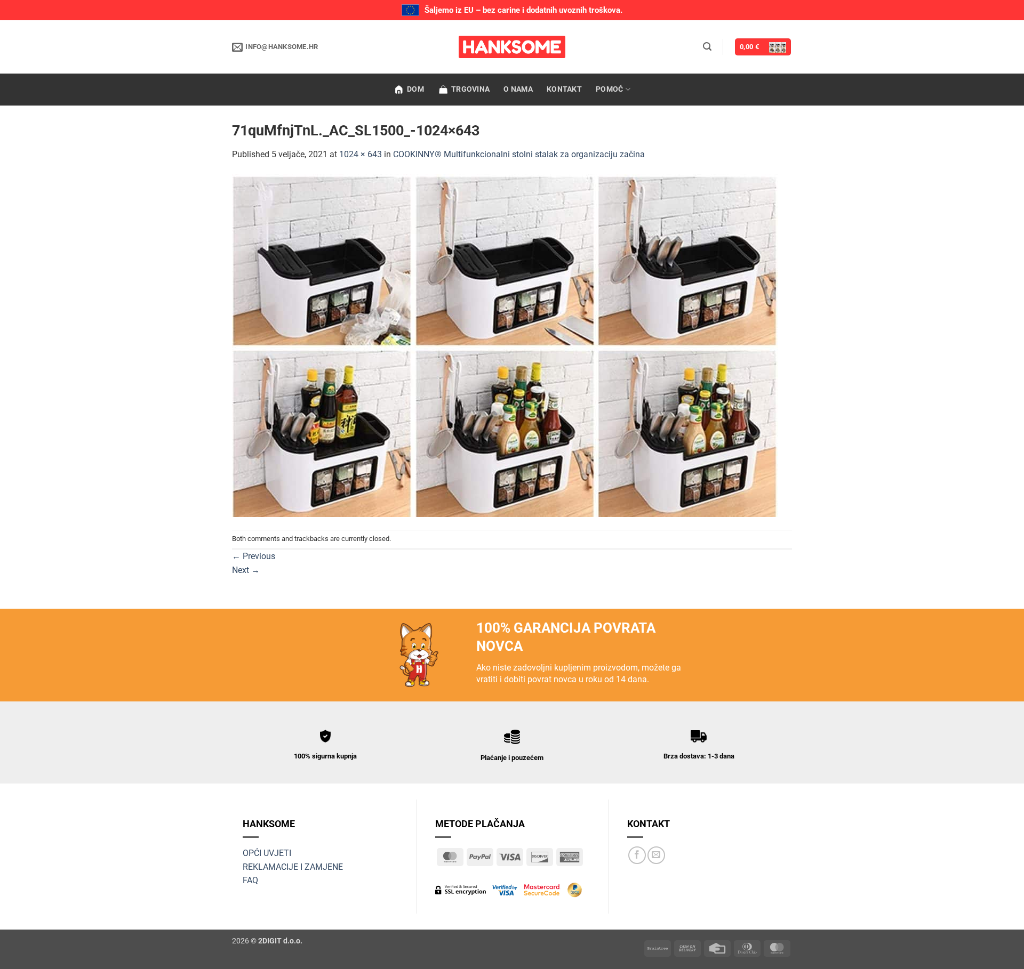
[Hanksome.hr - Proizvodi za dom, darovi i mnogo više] (512, 46)
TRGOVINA (470, 89)
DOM (415, 89)
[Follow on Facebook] (637, 855)
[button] (707, 46)
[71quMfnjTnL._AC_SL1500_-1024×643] (505, 345)
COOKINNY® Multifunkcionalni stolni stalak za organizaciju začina (519, 154)
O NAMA (518, 89)
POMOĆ (609, 89)
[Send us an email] (656, 855)
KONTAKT (564, 89)
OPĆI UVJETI (267, 853)
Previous (253, 556)
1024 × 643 (360, 154)
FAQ (250, 880)
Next (246, 570)
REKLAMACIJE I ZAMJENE (293, 867)
